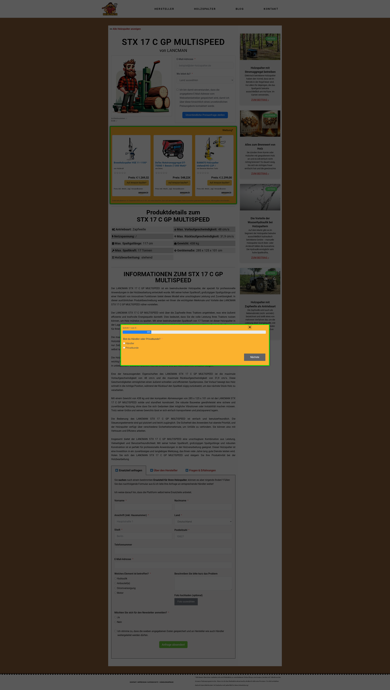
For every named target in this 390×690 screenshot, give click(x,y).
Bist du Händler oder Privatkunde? (141, 339)
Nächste (254, 357)
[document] (195, 345)
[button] (249, 327)
